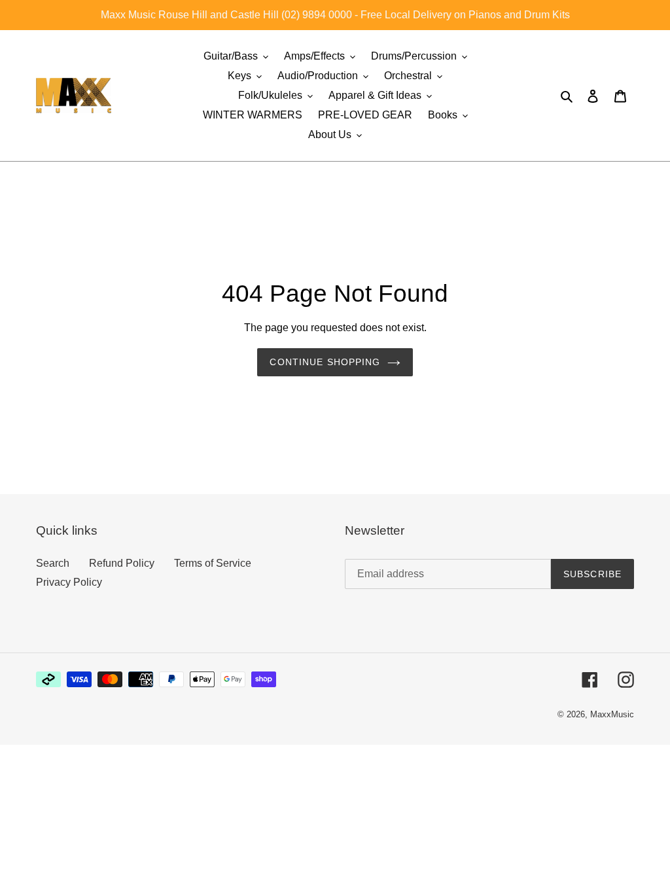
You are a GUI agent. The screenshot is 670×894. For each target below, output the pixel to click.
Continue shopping (325, 362)
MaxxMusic (612, 714)
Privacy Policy (69, 582)
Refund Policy (121, 563)
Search (52, 563)
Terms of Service (212, 563)
